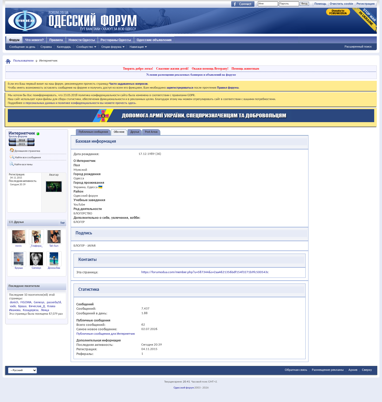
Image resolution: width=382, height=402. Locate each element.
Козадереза (30, 310)
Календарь (64, 46)
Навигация (137, 46)
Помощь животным (245, 68)
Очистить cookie (341, 3)
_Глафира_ (36, 246)
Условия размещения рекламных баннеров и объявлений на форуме (191, 74)
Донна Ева (54, 268)
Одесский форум (184, 387)
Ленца (45, 310)
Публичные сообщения (93, 132)
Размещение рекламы (328, 370)
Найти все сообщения (27, 157)
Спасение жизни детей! (172, 68)
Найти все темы (23, 164)
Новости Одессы (82, 40)
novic (18, 246)
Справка (46, 46)
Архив (352, 370)
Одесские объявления (154, 40)
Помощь (320, 3)
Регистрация (365, 3)
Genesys (36, 268)
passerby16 (54, 302)
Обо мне (119, 132)
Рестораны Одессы (116, 40)
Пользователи (23, 60)
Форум (14, 40)
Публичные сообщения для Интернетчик (105, 333)
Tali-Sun (53, 246)
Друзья (134, 132)
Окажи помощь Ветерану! (210, 68)
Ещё (63, 223)
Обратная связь (296, 370)
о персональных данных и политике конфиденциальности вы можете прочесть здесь (79, 103)
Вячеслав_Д (37, 306)
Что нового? (34, 40)
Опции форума (111, 46)
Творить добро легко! (138, 68)
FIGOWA (26, 302)
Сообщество (84, 46)
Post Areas (151, 132)
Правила (56, 40)
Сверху (367, 370)
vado (13, 306)
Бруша (19, 268)
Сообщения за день (22, 46)
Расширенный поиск (358, 46)
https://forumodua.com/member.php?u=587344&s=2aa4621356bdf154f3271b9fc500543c (205, 272)
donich (14, 302)
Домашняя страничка (27, 151)
